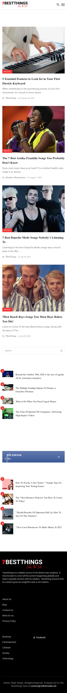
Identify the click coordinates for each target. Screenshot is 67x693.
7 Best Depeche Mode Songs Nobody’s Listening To (33, 239)
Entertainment (9, 642)
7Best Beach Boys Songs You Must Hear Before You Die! (32, 319)
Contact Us (7, 610)
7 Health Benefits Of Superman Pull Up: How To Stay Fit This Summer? (38, 514)
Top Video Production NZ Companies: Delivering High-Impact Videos (38, 413)
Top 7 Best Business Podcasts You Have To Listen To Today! (39, 499)
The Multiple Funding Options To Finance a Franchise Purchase (36, 389)
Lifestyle (6, 647)
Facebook (40, 637)
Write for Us (8, 615)
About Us (6, 599)
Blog (4, 604)
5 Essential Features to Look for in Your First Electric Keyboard (31, 81)
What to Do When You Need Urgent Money (36, 401)
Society (5, 653)
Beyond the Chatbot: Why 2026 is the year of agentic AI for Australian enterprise (40, 376)
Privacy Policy (9, 621)
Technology (7, 658)
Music (7, 72)
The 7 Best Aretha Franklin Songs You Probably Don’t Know (33, 160)
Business (6, 636)
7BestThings (10, 98)
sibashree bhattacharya (15, 177)
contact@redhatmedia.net (43, 686)
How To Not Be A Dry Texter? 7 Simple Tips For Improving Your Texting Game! (39, 484)
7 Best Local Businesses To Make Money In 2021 (39, 527)
